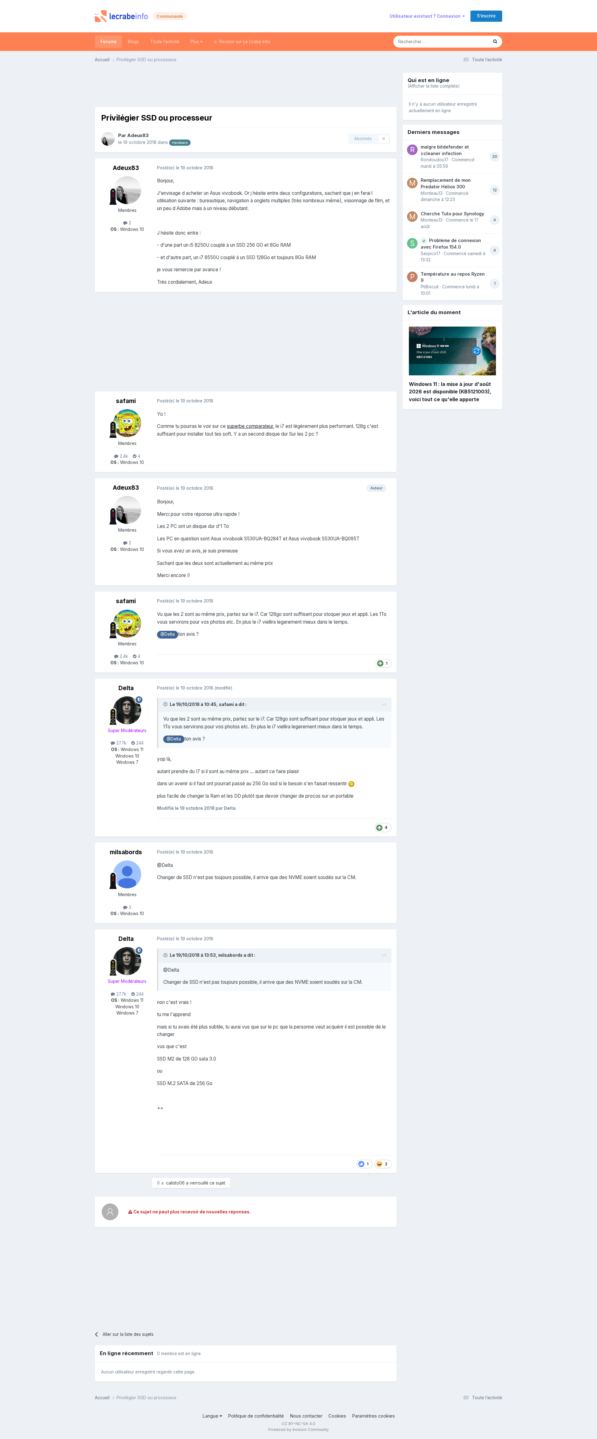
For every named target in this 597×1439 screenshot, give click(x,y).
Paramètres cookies (373, 1416)
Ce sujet (471, 41)
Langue (211, 1416)
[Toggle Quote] (166, 704)
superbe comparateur (250, 426)
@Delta (167, 634)
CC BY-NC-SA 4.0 (298, 1423)
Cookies (337, 1416)
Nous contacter (306, 1416)
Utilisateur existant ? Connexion (426, 16)
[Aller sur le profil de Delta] (127, 710)
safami (126, 401)
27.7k (120, 742)
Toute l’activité (164, 41)
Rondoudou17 (434, 159)
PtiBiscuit (430, 286)
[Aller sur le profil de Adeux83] (108, 139)
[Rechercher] (495, 42)
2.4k (123, 456)
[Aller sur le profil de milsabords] (127, 874)
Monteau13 (431, 193)
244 (139, 742)
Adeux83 (138, 135)
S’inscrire (486, 15)
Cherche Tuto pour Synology (452, 213)
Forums (108, 41)
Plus (195, 41)
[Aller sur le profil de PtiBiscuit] (412, 277)
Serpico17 (430, 253)
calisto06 (175, 1182)
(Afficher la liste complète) (434, 86)
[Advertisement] (245, 87)
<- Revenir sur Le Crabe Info (242, 41)
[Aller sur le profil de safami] (127, 423)
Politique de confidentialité (256, 1416)
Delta (126, 688)
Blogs (133, 41)
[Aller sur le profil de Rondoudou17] (412, 149)
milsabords (126, 852)
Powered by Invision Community (298, 1429)
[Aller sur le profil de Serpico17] (412, 243)
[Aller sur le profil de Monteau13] (412, 183)
